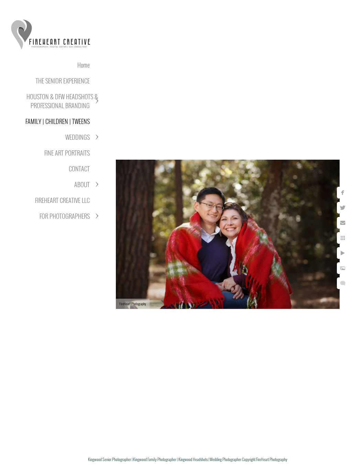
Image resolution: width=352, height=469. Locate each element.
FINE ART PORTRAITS (67, 152)
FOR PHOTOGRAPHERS (65, 215)
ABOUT (82, 184)
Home (83, 64)
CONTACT (79, 168)
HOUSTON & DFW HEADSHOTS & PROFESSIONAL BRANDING (62, 101)
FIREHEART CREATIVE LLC (62, 200)
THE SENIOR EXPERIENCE (63, 80)
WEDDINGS (77, 137)
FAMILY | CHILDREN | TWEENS (57, 121)
